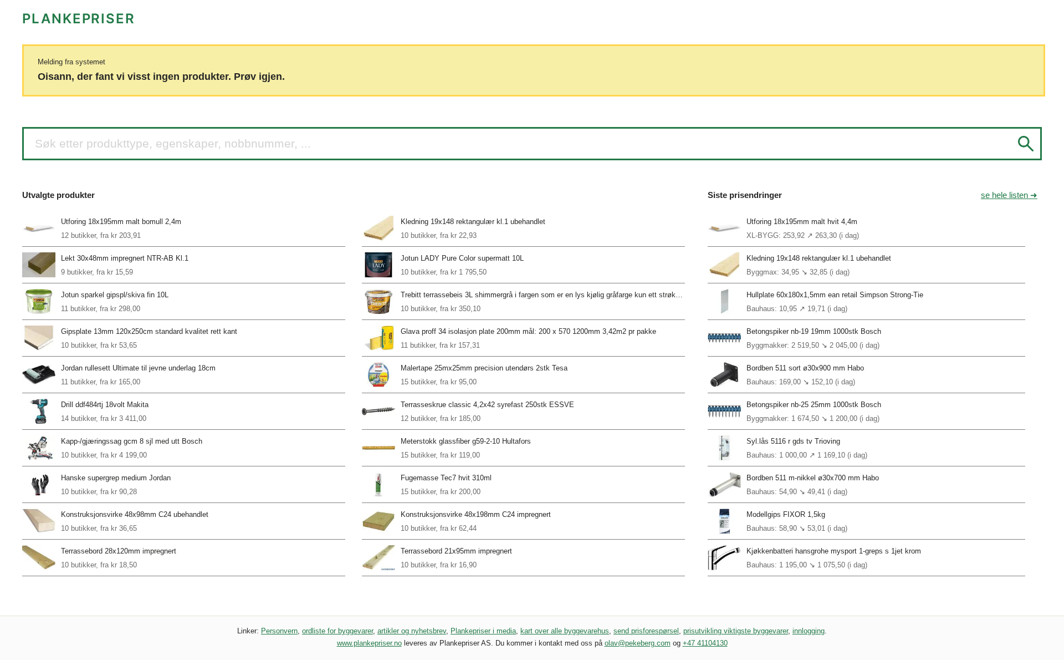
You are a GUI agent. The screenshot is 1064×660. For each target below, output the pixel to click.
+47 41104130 (705, 643)
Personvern (279, 631)
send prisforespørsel (646, 631)
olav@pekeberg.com (638, 643)
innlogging (808, 631)
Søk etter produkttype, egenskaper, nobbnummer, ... (173, 143)
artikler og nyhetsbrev (411, 631)
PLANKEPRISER (78, 19)
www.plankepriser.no (369, 643)
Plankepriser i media (483, 631)
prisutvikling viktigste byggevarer (735, 631)
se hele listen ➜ (1009, 195)
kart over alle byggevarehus (564, 631)
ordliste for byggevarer (337, 631)
